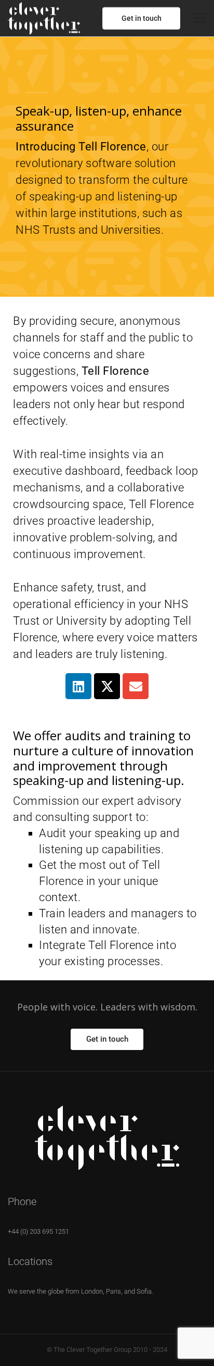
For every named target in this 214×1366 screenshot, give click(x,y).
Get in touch (142, 18)
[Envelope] (136, 686)
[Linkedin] (78, 686)
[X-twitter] (107, 686)
